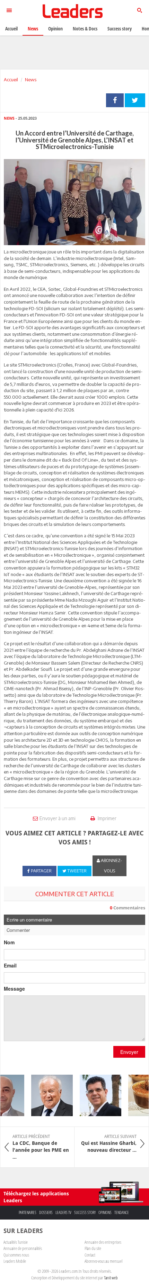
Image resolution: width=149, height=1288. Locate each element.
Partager (115, 100)
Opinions (105, 1212)
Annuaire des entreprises (103, 1242)
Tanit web (111, 1278)
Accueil (11, 79)
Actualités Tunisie (15, 1242)
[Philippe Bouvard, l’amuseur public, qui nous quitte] (47, 1095)
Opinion (55, 28)
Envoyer (129, 1051)
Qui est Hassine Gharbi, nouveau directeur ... (109, 1143)
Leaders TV (63, 1212)
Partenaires (27, 1212)
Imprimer (106, 818)
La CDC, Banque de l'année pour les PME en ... (40, 1147)
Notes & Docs (85, 28)
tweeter (135, 100)
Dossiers (46, 1212)
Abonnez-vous (111, 865)
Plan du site (93, 1248)
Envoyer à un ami (58, 818)
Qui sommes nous (16, 1255)
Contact (90, 1255)
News (30, 79)
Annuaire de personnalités (22, 1248)
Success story (85, 1212)
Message (14, 988)
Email (10, 965)
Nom (9, 942)
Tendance (121, 1212)
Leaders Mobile (14, 1261)
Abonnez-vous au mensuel (103, 1261)
